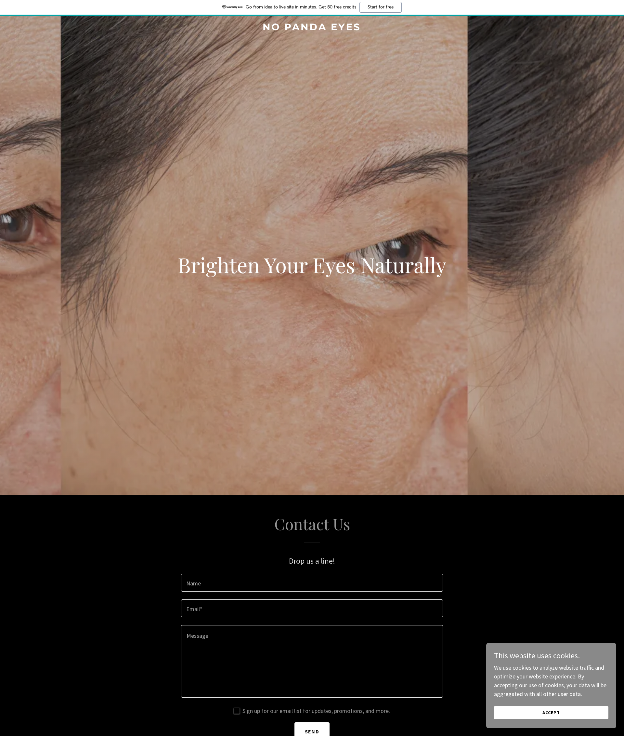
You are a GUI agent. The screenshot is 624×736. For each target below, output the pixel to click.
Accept (551, 713)
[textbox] (312, 583)
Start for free (381, 7)
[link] (312, 28)
